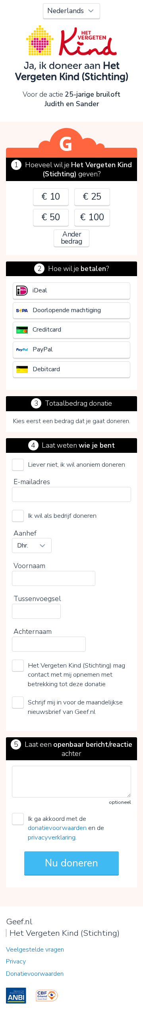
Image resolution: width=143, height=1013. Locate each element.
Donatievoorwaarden (35, 973)
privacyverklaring (51, 837)
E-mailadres (32, 481)
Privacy (16, 961)
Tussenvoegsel (37, 598)
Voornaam (29, 565)
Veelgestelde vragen (35, 949)
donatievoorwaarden (57, 827)
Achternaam (33, 631)
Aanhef (25, 533)
